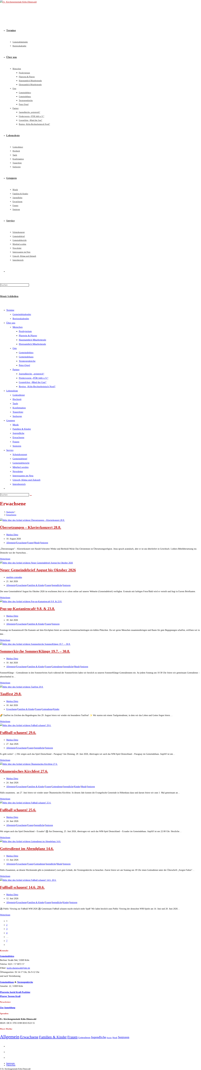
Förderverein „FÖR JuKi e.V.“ (33, 378)
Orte (15, 348)
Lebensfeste (12, 390)
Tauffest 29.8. (11, 694)
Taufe (15, 403)
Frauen (16, 441)
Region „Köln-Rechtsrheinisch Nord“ (37, 386)
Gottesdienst (19, 395)
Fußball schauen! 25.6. (18, 810)
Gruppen (10, 420)
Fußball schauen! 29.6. (18, 733)
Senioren (17, 446)
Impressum (10, 1063)
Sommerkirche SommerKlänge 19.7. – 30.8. (35, 651)
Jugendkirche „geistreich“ (31, 373)
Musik (16, 424)
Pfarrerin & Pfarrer (28, 335)
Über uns (10, 323)
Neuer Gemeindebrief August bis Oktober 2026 (38, 570)
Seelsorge (17, 416)
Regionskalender (21, 318)
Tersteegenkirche (27, 361)
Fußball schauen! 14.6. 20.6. (22, 887)
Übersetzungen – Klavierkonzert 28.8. (30, 527)
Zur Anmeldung (7, 1007)
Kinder (56, 709)
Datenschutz (10, 1065)
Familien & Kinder (22, 429)
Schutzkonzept (20, 454)
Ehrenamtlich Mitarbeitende (32, 344)
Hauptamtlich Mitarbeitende (32, 340)
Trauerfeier (18, 412)
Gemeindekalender (22, 314)
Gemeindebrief (20, 458)
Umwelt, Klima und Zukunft (26, 480)
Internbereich (19, 484)
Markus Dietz (12, 535)
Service (10, 450)
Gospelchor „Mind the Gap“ (32, 382)
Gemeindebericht (21, 463)
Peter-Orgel (24, 365)
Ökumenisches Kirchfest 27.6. (24, 771)
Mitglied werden (21, 467)
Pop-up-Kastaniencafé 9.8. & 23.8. (27, 609)
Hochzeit (17, 399)
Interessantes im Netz (23, 475)
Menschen (18, 327)
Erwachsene (18, 437)
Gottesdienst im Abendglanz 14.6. (27, 849)
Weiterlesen (5, 559)
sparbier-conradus (14, 577)
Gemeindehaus (26, 357)
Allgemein (11, 543)
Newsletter (18, 471)
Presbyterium (25, 331)
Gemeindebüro (26, 352)
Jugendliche (18, 433)
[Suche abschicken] (31, 495)
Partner (16, 369)
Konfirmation (19, 407)
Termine (10, 310)
